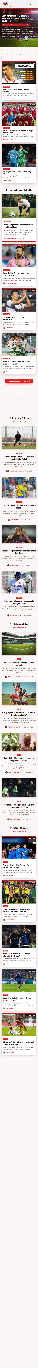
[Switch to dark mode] (31, 4)
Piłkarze (6, 86)
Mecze (5, 862)
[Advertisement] (18, 54)
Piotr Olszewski (7, 98)
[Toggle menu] (35, 4)
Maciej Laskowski (7, 180)
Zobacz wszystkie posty (19, 422)
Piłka (19, 659)
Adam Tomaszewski (8, 139)
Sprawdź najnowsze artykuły (18, 381)
